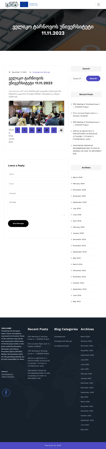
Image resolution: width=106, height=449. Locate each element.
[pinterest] (47, 130)
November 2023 (79, 277)
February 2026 (78, 184)
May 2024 (77, 258)
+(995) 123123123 (7, 377)
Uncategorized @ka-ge (41, 72)
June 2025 (77, 215)
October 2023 (78, 283)
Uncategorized (59, 337)
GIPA (59, 445)
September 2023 (80, 289)
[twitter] (24, 130)
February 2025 (78, 227)
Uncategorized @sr (61, 346)
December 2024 (79, 239)
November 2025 (79, 196)
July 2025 (77, 208)
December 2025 (79, 190)
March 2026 (77, 177)
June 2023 (77, 295)
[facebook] (17, 130)
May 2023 (77, 301)
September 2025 (80, 202)
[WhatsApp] (54, 130)
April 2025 (77, 221)
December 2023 (79, 270)
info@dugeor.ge (7, 374)
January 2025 (78, 233)
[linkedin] (32, 130)
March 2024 (77, 264)
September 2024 (80, 252)
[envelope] (39, 130)
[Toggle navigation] (99, 4)
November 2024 (79, 246)
